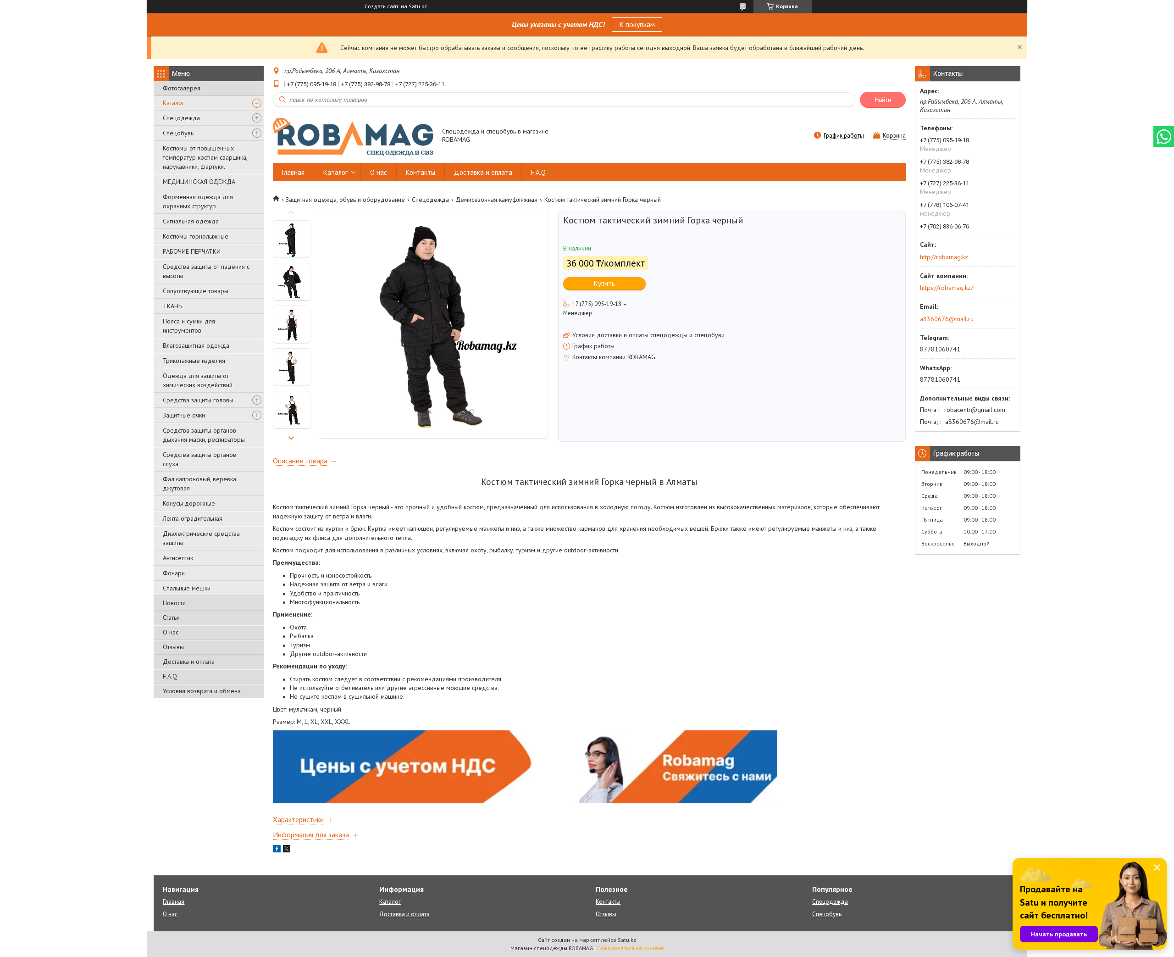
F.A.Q (170, 676)
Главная (293, 172)
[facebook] (277, 850)
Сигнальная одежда (191, 221)
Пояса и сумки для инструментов (189, 325)
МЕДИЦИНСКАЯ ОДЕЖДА (199, 182)
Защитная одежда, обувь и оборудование (345, 199)
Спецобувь (178, 133)
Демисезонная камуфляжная (496, 199)
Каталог (173, 103)
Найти (883, 99)
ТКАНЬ (172, 306)
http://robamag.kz (944, 257)
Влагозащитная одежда (196, 345)
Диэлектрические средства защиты (201, 538)
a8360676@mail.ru (947, 319)
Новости (174, 603)
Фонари (174, 573)
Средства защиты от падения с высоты (206, 271)
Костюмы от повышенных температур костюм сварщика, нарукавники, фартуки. (205, 157)
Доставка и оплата (189, 661)
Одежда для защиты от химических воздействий (198, 380)
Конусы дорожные (189, 503)
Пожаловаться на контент (630, 948)
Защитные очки (184, 415)
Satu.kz (627, 939)
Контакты (420, 172)
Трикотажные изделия (194, 360)
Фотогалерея (181, 88)
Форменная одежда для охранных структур (198, 201)
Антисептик (178, 558)
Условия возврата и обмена (202, 691)
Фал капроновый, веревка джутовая (199, 483)
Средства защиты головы (198, 400)
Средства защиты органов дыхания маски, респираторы (204, 435)
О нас (170, 632)
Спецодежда (181, 118)
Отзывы (173, 647)
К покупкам (637, 24)
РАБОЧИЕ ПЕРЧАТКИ (192, 251)
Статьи (171, 617)
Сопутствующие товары (195, 291)
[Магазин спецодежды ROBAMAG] (353, 136)
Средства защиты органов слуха (199, 459)
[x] (286, 850)
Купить (604, 283)
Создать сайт (382, 6)
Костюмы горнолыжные (195, 236)
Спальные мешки (186, 588)
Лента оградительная (192, 518)
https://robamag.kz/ (946, 288)
